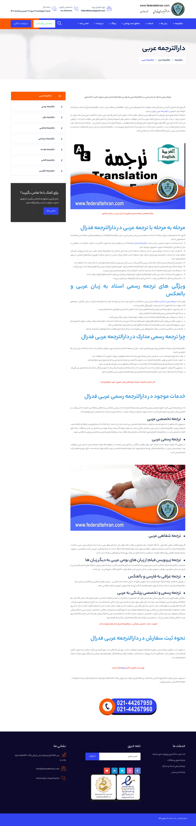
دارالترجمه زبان (164, 60)
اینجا (123, 668)
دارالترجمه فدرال (141, 243)
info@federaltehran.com (47, 769)
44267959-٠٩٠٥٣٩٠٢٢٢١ (47, 779)
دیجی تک (162, 818)
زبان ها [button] (163, 23)
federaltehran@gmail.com (93, 11)
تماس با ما (84, 23)
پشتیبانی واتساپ (44, 24)
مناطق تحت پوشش (131, 23)
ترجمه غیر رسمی (178, 772)
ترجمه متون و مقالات (176, 760)
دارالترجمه (179, 23)
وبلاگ (113, 23)
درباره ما (100, 23)
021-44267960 (66, 11)
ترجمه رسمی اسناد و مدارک (165, 301)
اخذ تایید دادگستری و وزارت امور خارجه (169, 754)
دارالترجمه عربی (162, 111)
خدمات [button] (150, 23)
